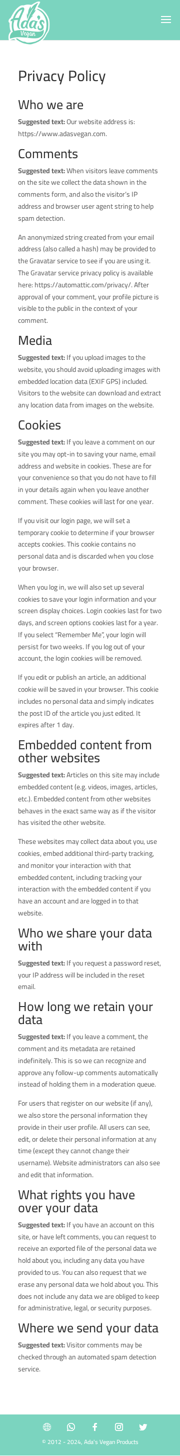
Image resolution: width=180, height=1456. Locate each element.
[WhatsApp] (71, 1427)
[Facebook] (95, 1427)
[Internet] (47, 1427)
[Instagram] (119, 1427)
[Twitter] (143, 1427)
